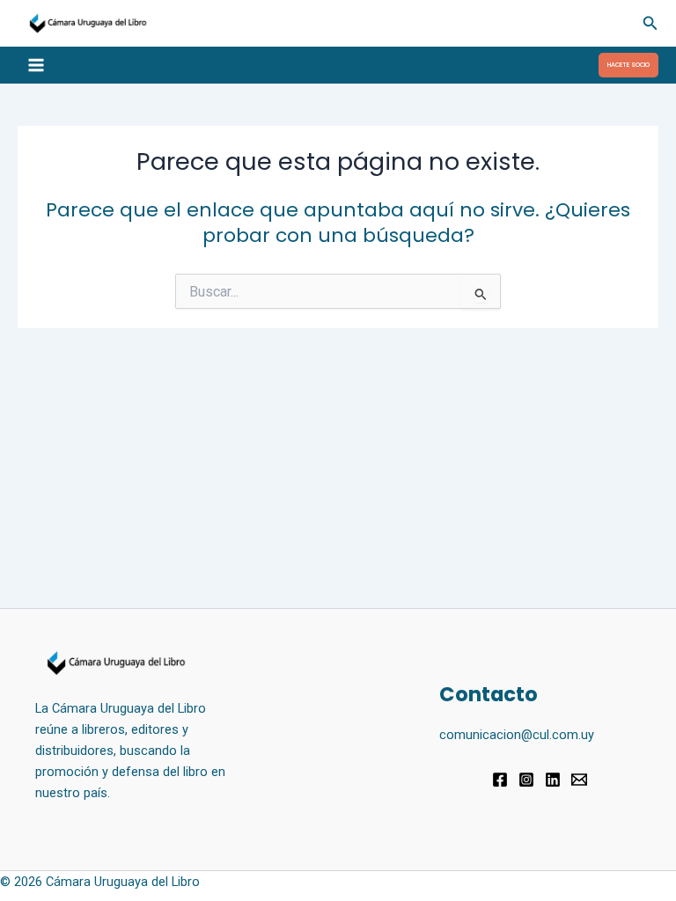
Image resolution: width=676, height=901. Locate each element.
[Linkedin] (553, 779)
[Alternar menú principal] (36, 65)
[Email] (579, 779)
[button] (650, 23)
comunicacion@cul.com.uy (516, 735)
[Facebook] (500, 779)
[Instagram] (526, 779)
